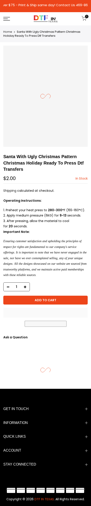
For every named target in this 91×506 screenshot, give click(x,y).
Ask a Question (15, 337)
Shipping (9, 190)
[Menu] (12, 19)
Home (7, 32)
